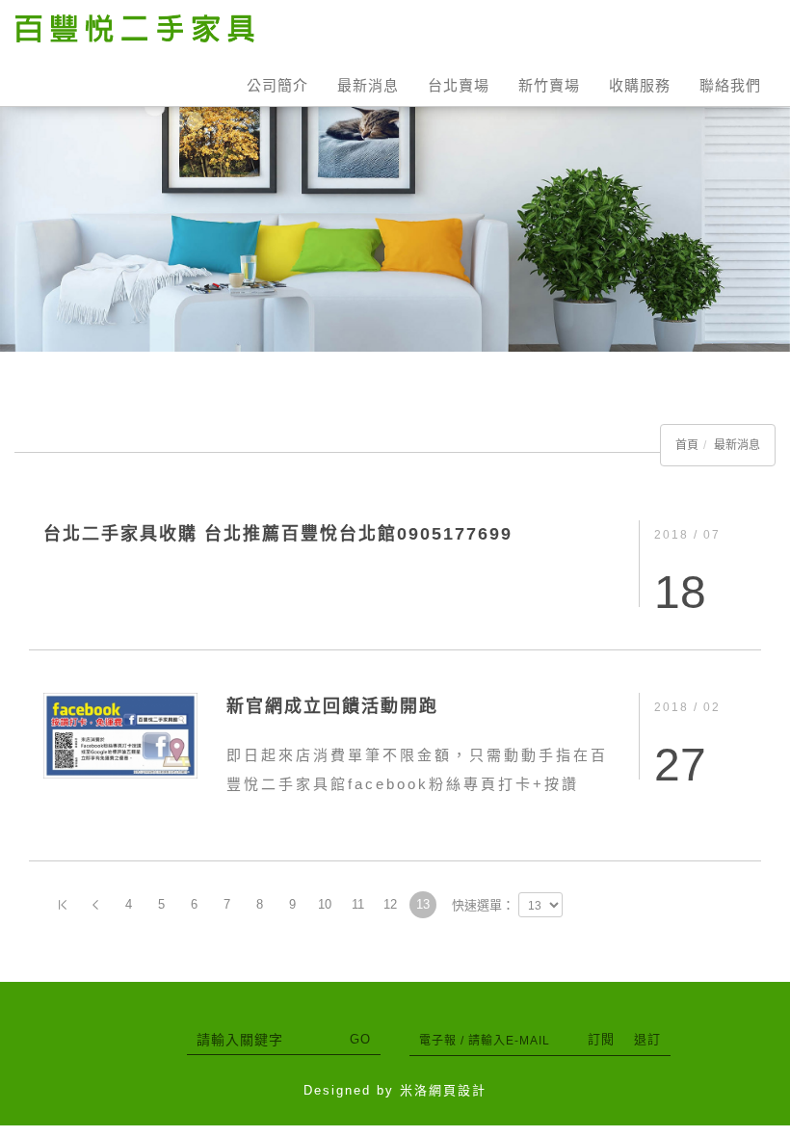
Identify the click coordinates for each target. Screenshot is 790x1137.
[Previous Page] (95, 904)
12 (390, 904)
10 (324, 904)
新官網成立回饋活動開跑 (332, 706)
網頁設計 (458, 1090)
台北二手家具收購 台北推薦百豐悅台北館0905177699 (278, 533)
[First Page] (62, 904)
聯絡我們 (730, 85)
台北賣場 (458, 85)
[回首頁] (134, 28)
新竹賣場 (549, 85)
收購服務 (640, 85)
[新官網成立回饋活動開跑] (120, 735)
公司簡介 (277, 85)
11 (358, 904)
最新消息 (368, 85)
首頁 (686, 445)
